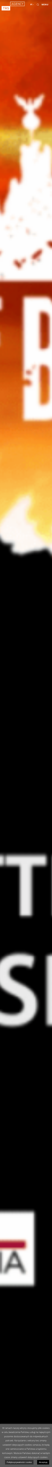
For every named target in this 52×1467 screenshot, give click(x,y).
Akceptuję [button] (43, 1462)
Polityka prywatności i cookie (19, 1462)
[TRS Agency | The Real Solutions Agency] (13, 6)
